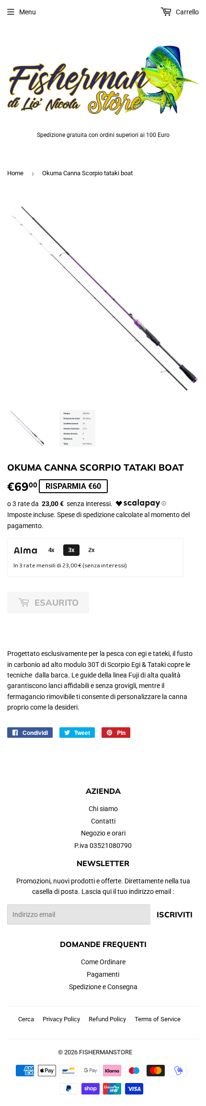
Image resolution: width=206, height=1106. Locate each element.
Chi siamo (103, 809)
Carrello (186, 12)
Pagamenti (103, 974)
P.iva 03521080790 (103, 845)
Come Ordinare (103, 962)
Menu (27, 12)
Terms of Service (158, 1019)
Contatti (103, 821)
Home (15, 173)
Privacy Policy (61, 1019)
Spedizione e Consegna (103, 987)
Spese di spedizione (85, 515)
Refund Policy (107, 1019)
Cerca (26, 1019)
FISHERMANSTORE (105, 1052)
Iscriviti (175, 914)
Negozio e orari (103, 833)
